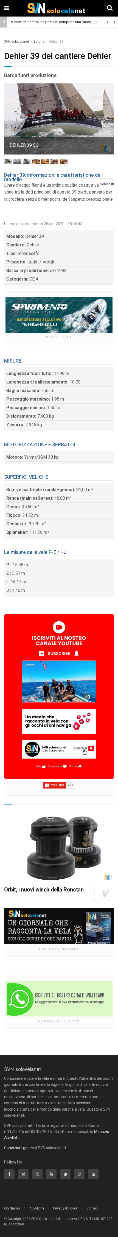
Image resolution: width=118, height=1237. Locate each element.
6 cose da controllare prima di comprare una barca (51, 22)
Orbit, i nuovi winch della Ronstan (43, 889)
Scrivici (92, 1208)
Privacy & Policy (65, 1208)
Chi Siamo (12, 1208)
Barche (38, 42)
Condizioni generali (20, 1148)
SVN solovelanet (16, 42)
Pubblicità (36, 1208)
